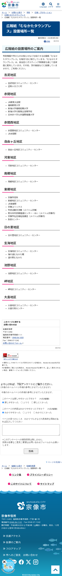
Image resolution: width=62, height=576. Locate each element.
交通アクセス (12, 536)
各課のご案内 (13, 542)
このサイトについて (21, 484)
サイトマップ (47, 484)
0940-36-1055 (18, 337)
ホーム (4, 13)
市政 (28, 13)
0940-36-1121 (16, 522)
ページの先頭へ (55, 462)
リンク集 (16, 474)
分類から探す (17, 13)
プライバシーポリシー (41, 474)
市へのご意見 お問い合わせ (21, 555)
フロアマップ (13, 548)
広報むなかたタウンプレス (14, 15)
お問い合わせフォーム (12, 343)
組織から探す (17, 466)
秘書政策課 (31, 466)
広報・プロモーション (43, 13)
